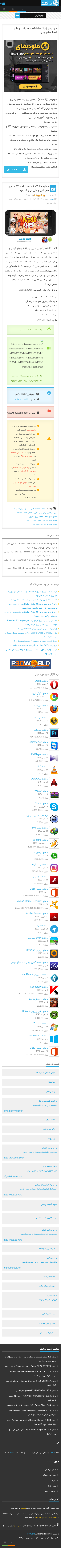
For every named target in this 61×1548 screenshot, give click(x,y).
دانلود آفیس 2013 (39, 1048)
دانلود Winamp (40, 840)
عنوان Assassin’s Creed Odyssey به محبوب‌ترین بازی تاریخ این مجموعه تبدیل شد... (30, 635)
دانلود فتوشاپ (41, 730)
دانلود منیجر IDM (40, 827)
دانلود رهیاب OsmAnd (37, 950)
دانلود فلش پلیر (40, 876)
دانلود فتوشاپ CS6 (38, 999)
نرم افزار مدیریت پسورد (36, 815)
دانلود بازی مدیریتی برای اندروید (44, 524)
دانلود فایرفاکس (40, 705)
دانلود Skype (41, 803)
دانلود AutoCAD (39, 778)
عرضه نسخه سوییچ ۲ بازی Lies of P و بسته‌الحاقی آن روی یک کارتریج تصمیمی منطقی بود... (32, 593)
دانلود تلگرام (42, 925)
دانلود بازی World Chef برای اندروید (42, 516)
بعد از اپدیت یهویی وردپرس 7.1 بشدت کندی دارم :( (35, 641)
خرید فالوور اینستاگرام (46, 1217)
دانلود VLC (42, 766)
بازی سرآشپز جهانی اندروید (24, 509)
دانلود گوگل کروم (40, 693)
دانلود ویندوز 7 (40, 1023)
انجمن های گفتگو (49, 1475)
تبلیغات (53, 1480)
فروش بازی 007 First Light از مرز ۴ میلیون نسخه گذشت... (33, 645)
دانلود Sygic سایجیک (38, 937)
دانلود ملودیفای (41, 717)
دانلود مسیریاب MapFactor (35, 974)
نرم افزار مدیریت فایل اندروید (24, 380)
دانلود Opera (41, 681)
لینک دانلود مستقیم (29, 329)
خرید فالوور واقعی (49, 1204)
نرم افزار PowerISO (21, 467)
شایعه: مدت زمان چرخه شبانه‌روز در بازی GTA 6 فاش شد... (33, 599)
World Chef (40, 509)
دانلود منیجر (31, 430)
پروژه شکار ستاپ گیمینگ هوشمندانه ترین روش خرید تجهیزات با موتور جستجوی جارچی (30, 1359)
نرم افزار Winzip (27, 456)
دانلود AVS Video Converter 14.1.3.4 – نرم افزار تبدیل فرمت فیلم (32, 1398)
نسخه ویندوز (13, 169)
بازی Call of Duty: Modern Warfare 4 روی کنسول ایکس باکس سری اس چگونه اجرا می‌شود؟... (30, 614)
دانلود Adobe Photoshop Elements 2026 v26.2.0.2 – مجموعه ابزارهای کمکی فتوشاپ (32, 1373)
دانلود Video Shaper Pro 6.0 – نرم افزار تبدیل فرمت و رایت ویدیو (32, 1431)
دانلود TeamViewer (38, 742)
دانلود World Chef (24, 512)
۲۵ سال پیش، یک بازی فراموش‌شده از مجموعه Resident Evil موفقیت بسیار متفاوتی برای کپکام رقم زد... (32, 622)
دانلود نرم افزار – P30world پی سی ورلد (50, 3)
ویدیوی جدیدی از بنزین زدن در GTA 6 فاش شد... (36, 628)
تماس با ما (52, 1486)
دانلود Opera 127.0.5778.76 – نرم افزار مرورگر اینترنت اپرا (30, 1366)
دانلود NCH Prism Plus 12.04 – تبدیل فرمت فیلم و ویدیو (31, 1405)
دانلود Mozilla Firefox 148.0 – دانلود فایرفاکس (36, 1390)
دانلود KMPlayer (39, 754)
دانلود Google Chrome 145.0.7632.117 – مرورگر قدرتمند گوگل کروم (31, 1383)
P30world (31, 1534)
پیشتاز (16, 1525)
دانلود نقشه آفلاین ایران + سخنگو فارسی (29, 962)
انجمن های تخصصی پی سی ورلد (45, 1517)
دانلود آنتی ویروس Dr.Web (35, 1011)
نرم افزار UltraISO (28, 471)
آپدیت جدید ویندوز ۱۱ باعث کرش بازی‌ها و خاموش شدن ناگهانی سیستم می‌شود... (31, 651)
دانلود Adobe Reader (37, 913)
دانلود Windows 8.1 (38, 1035)
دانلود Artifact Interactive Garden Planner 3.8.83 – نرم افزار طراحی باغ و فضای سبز (31, 1422)
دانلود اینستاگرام (40, 864)
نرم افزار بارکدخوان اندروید (25, 375)
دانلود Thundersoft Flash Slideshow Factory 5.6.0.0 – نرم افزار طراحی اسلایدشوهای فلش (31, 1412)
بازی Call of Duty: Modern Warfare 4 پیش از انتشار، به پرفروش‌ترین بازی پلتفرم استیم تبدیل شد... (33, 606)
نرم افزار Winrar (17, 452)
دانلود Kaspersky (39, 986)
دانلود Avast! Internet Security (32, 901)
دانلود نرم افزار (22, 399)
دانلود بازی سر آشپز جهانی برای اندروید (42, 520)
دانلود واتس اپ (40, 852)
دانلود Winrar (41, 791)
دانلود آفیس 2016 (39, 889)
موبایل (51, 199)
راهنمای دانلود (50, 1491)
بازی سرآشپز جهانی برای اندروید (45, 512)
